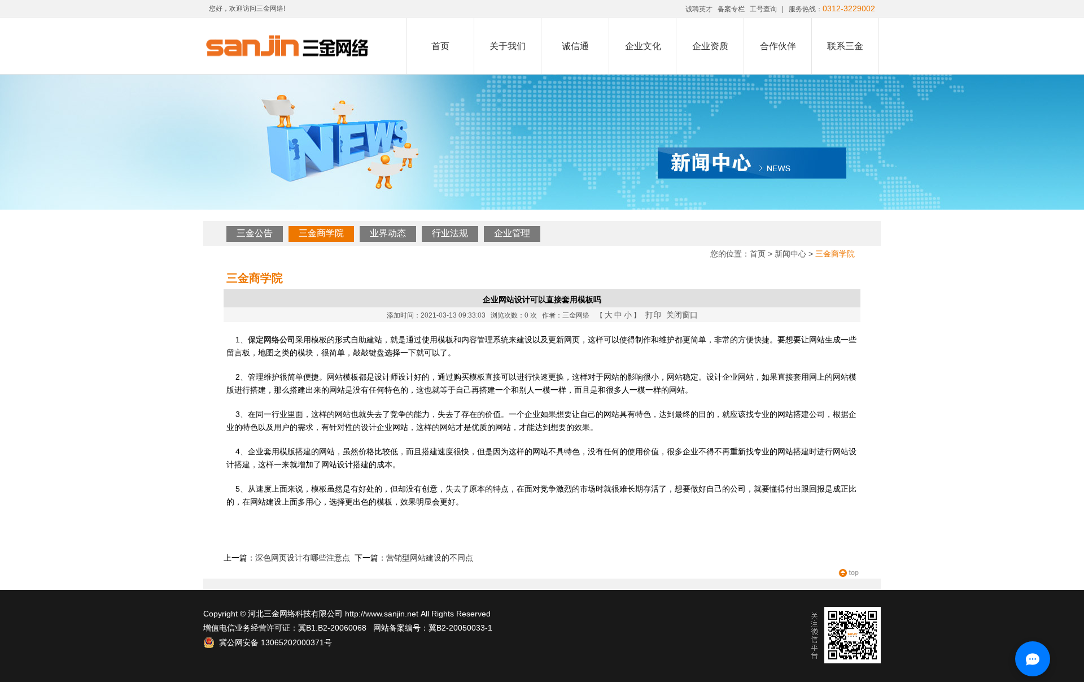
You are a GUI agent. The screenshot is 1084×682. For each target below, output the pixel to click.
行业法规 (450, 233)
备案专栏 (731, 9)
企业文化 (643, 46)
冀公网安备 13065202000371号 (273, 642)
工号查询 (763, 9)
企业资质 (710, 46)
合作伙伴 (778, 46)
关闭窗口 (682, 314)
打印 (653, 314)
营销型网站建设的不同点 (429, 557)
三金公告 (255, 233)
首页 (440, 46)
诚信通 (575, 46)
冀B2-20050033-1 (460, 627)
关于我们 (507, 46)
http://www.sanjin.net (381, 613)
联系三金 (845, 46)
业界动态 (388, 233)
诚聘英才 (699, 9)
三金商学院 (321, 233)
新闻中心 (790, 253)
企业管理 (512, 233)
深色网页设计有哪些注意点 (302, 557)
